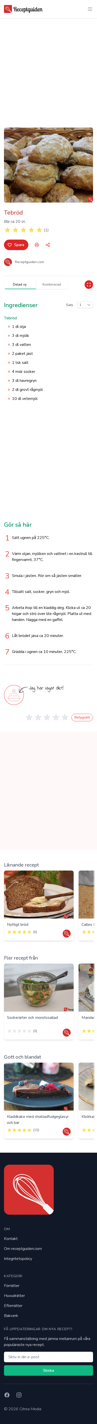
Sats (69, 305)
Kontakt (11, 1238)
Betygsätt (82, 717)
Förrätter (11, 1285)
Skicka (48, 1370)
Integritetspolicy (18, 1258)
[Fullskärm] (89, 284)
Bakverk (11, 1315)
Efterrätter (13, 1305)
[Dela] (47, 244)
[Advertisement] (48, 69)
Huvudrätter (14, 1295)
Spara (19, 245)
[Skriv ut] (36, 244)
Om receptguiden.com (23, 1248)
